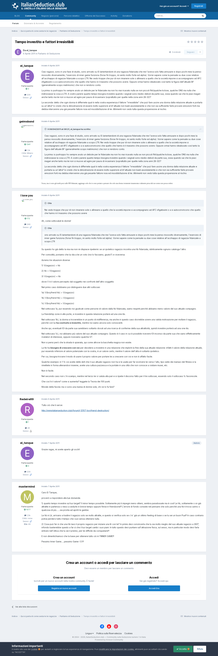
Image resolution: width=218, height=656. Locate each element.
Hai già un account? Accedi (173, 6)
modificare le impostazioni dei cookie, (116, 649)
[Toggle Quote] (45, 129)
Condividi (175, 52)
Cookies (128, 633)
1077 (28, 509)
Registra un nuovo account (64, 588)
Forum (15, 23)
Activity (114, 16)
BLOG (17, 16)
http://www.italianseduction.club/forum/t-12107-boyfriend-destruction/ (75, 410)
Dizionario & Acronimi (34, 23)
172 (28, 218)
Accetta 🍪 (184, 649)
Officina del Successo (95, 16)
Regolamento (55, 23)
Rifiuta (199, 649)
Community (30, 16)
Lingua (88, 633)
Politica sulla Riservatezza (109, 633)
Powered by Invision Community (109, 640)
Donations (127, 16)
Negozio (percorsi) (50, 16)
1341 (28, 144)
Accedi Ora (154, 588)
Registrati (198, 6)
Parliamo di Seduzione (49, 53)
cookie (34, 649)
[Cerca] (203, 15)
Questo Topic (190, 16)
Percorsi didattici (71, 16)
